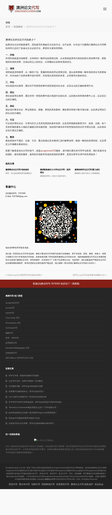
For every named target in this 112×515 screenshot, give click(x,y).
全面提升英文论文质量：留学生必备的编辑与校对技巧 (31, 423)
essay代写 (10, 308)
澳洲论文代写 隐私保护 (82, 484)
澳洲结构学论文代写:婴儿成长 (87, 169)
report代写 (10, 313)
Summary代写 (12, 328)
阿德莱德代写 (48, 484)
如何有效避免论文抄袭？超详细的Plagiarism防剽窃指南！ (33, 413)
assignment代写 (48, 150)
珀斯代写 (35, 484)
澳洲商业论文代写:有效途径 (17, 169)
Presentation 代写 (13, 323)
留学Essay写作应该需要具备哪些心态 (89, 275)
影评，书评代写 (12, 338)
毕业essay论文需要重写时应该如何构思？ (25, 275)
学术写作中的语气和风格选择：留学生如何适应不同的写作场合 (35, 402)
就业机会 (99, 484)
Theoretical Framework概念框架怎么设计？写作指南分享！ (33, 407)
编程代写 (9, 333)
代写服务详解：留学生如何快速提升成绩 (26, 386)
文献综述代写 (11, 353)
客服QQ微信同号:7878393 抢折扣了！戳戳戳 (56, 283)
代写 (26, 452)
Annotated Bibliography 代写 (17, 348)
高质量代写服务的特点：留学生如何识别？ (27, 391)
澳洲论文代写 (50, 479)
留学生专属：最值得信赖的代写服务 (24, 375)
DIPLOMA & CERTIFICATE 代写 (19, 358)
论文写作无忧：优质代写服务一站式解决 (26, 381)
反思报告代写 (11, 343)
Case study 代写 (13, 318)
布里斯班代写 (62, 484)
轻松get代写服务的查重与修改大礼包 (24, 418)
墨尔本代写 (24, 484)
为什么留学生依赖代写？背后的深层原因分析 (28, 397)
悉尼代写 (13, 484)
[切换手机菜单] (104, 9)
